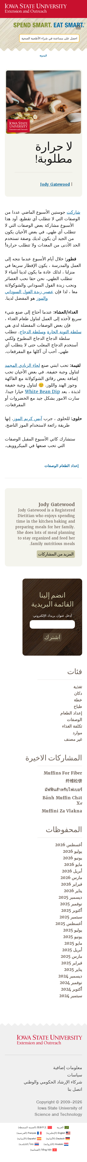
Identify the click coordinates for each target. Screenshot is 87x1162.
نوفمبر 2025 (71, 904)
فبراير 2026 (71, 884)
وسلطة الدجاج (33, 332)
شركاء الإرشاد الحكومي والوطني (53, 1082)
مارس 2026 (71, 877)
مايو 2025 (73, 943)
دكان (78, 693)
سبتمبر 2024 (70, 995)
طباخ (78, 706)
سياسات (74, 1075)
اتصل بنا (75, 1089)
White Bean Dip (42, 391)
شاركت (73, 212)
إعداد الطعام (68, 465)
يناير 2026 (73, 890)
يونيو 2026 (72, 858)
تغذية (77, 686)
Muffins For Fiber (63, 773)
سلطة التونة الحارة (64, 332)
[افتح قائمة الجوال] (78, 27)
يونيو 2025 (72, 936)
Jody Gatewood (55, 184)
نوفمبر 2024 (71, 982)
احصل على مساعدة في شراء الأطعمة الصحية (49, 38)
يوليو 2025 (72, 930)
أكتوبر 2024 (71, 989)
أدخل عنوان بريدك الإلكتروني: (52, 616)
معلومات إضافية (67, 1067)
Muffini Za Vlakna (62, 811)
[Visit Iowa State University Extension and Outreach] (43, 1040)
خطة (78, 700)
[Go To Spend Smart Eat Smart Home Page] (36, 8)
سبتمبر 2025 (70, 917)
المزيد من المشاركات (56, 554)
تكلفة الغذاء (72, 726)
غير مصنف (73, 739)
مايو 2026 (73, 864)
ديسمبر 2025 (70, 897)
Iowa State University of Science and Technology (58, 1111)
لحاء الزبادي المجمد (22, 365)
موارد (77, 732)
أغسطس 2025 (68, 923)
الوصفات (51, 465)
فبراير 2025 (71, 963)
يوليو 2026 (72, 851)
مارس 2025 (71, 956)
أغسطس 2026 (68, 844)
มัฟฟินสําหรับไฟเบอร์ (63, 789)
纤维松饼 (74, 780)
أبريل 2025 (72, 949)
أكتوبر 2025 (71, 910)
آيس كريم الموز (27, 418)
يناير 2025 (73, 969)
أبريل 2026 (72, 871)
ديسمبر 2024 (70, 976)
